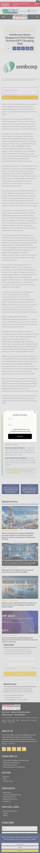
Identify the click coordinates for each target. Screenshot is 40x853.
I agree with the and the (20, 430)
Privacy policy (26, 431)
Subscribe (20, 436)
